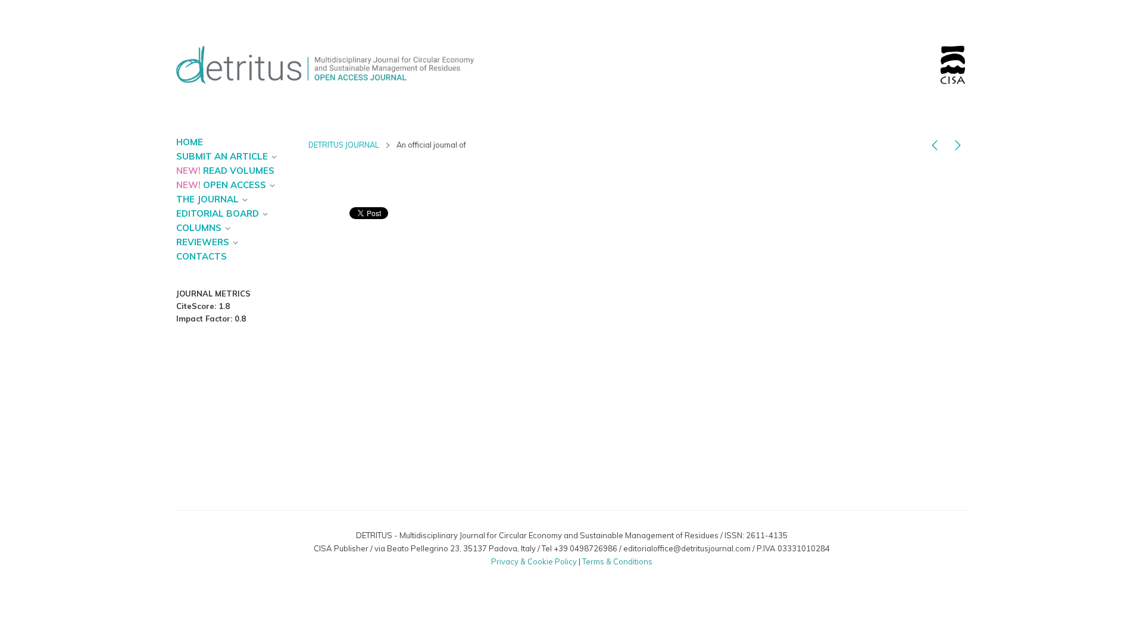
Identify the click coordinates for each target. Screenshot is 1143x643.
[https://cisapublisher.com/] (952, 53)
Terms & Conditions (617, 561)
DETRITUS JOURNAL (343, 144)
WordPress (629, 573)
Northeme (562, 573)
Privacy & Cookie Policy (534, 561)
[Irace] (934, 147)
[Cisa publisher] (958, 147)
